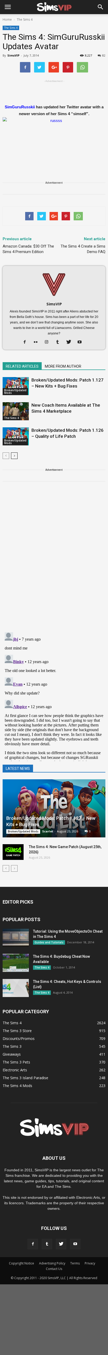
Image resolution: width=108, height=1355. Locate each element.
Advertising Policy (52, 1263)
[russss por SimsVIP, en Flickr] (54, 138)
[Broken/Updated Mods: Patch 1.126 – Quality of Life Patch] (16, 436)
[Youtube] (81, 342)
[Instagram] (48, 342)
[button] (100, 7)
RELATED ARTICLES (22, 366)
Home (7, 19)
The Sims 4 (11, 28)
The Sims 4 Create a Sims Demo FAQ (83, 249)
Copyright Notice (21, 1263)
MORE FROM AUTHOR (63, 366)
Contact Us (54, 1269)
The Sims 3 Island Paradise (25, 1077)
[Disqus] (54, 560)
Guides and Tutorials (49, 942)
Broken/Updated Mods (15, 391)
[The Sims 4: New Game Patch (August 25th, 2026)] (13, 852)
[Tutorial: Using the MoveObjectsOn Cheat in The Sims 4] (16, 938)
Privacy (90, 1263)
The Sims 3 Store (17, 1030)
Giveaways (12, 1054)
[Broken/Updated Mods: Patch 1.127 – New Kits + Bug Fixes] (16, 386)
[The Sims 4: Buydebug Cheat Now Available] (16, 963)
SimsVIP (13, 55)
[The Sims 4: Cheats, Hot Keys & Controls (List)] (16, 988)
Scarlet (47, 831)
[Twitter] (70, 342)
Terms (75, 1263)
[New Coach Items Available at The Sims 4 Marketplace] (16, 411)
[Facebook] (26, 342)
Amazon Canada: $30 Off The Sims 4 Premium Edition (28, 249)
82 (103, 55)
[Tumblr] (59, 342)
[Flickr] (37, 342)
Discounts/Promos (19, 1038)
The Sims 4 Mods (17, 1085)
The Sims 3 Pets (16, 1062)
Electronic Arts (15, 1069)
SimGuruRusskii (20, 107)
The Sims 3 (12, 1046)
